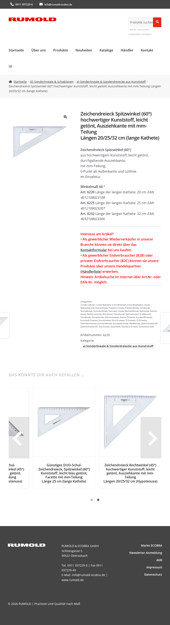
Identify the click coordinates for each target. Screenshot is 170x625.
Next (151, 437)
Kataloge (106, 50)
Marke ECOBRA (151, 545)
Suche (157, 22)
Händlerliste (91, 271)
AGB (159, 560)
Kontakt (147, 50)
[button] (65, 116)
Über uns (38, 50)
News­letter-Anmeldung (145, 553)
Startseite (16, 50)
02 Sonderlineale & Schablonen (52, 82)
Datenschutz (153, 574)
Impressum (154, 567)
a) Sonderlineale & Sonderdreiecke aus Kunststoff (111, 82)
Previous (19, 437)
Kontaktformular (93, 250)
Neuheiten (83, 50)
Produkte (60, 50)
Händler (127, 50)
